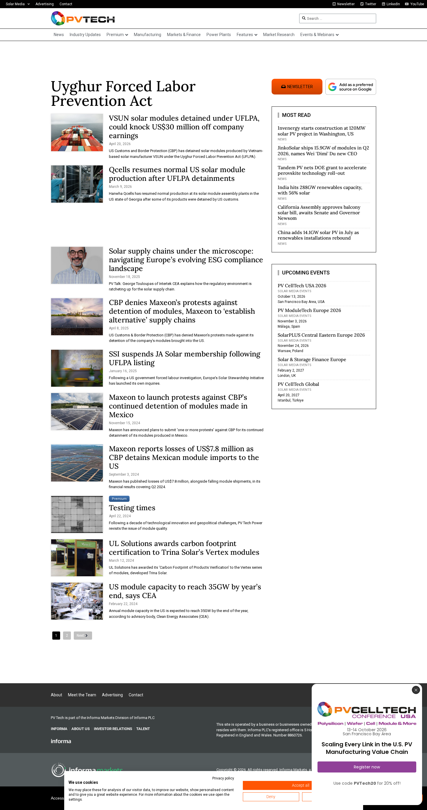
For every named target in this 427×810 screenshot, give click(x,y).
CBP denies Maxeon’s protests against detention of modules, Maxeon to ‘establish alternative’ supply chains (182, 311)
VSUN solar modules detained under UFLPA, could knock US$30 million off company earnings (184, 126)
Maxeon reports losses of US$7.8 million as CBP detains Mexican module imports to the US (184, 457)
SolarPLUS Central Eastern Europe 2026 (321, 335)
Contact (66, 4)
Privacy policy (223, 778)
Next (80, 636)
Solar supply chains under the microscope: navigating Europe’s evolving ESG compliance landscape (186, 259)
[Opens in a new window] (61, 740)
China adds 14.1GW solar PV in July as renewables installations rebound (318, 235)
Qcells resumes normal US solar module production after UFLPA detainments (177, 174)
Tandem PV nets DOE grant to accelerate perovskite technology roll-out (322, 170)
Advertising (44, 4)
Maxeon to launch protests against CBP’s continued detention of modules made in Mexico (178, 405)
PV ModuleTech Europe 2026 (309, 310)
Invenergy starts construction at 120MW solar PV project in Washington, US (321, 130)
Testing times (132, 507)
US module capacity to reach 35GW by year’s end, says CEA (185, 591)
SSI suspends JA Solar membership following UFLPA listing (184, 358)
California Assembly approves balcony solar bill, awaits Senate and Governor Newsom (319, 212)
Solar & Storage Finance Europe (312, 359)
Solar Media (15, 4)
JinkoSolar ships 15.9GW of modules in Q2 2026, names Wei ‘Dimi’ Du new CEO (323, 150)
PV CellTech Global (298, 384)
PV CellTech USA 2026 (302, 285)
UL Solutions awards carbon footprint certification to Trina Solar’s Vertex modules (184, 548)
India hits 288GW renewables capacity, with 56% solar (320, 190)
